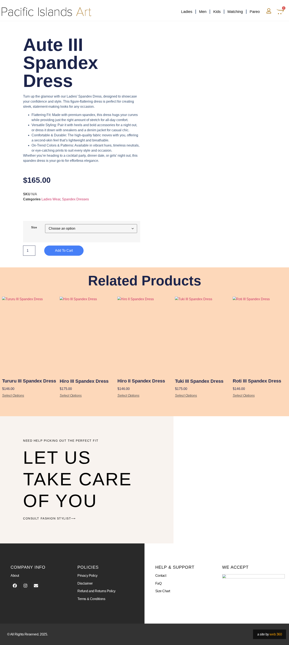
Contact (160, 575)
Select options (13, 395)
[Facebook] (15, 585)
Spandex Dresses (75, 199)
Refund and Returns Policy (96, 591)
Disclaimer (85, 583)
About (15, 575)
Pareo (255, 12)
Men (202, 12)
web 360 (276, 634)
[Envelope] (36, 585)
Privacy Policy (87, 575)
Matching (235, 12)
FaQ (158, 583)
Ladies (186, 12)
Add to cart (64, 250)
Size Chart (162, 591)
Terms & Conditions (91, 599)
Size (34, 227)
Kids (217, 12)
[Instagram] (25, 585)
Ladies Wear (50, 199)
